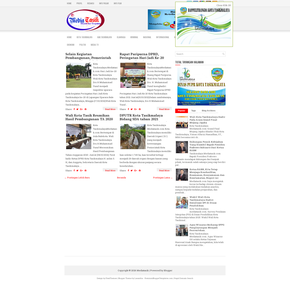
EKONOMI (70, 44)
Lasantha (139, 278)
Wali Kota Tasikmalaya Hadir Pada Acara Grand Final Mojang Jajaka (207, 119)
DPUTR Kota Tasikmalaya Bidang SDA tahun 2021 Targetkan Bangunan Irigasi (143, 119)
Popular (181, 111)
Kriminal (134, 37)
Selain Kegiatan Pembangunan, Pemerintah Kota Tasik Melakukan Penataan (88, 59)
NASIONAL (147, 37)
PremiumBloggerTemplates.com (159, 278)
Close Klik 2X (223, 5)
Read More (110, 109)
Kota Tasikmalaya (84, 37)
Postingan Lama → (163, 177)
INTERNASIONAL (162, 37)
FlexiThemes (111, 278)
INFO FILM (118, 3)
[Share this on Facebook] (74, 109)
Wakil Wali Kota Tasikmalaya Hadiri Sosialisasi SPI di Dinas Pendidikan (202, 201)
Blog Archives (208, 111)
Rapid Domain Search (183, 278)
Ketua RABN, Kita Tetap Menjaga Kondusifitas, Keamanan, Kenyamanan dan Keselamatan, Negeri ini (207, 173)
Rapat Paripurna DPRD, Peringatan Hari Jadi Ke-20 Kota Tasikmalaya (142, 57)
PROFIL (79, 3)
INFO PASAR (104, 3)
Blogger (168, 270)
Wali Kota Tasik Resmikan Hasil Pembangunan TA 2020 (89, 117)
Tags (193, 111)
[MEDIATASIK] (201, 104)
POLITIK (82, 44)
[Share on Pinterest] (85, 109)
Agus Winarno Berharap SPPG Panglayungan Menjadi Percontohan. (206, 227)
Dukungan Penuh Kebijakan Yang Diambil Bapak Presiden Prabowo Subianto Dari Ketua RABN (207, 146)
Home (69, 3)
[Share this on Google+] (81, 109)
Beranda (121, 177)
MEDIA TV (95, 44)
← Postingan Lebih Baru (77, 177)
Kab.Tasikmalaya (104, 37)
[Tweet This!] (77, 109)
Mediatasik (143, 270)
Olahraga (121, 37)
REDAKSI (90, 3)
